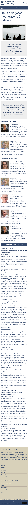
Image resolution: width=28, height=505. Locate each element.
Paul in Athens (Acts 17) (7, 349)
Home (2, 7)
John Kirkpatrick (14, 124)
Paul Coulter (13, 141)
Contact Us (3, 485)
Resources (3, 470)
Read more (15, 138)
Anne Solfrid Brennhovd (16, 161)
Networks (11, 7)
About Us (3, 465)
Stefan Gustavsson (14, 210)
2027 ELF (3, 468)
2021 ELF (6, 7)
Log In (2, 492)
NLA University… (17, 206)
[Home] (7, 3)
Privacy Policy (4, 487)
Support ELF (4, 477)
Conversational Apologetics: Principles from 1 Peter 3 (14, 370)
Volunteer (3, 474)
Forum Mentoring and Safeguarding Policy (11, 490)
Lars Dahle (12, 195)
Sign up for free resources (7, 483)
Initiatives (3, 472)
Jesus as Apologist (5, 327)
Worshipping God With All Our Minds (10, 302)
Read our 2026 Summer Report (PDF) (10, 480)
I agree (25, 503)
